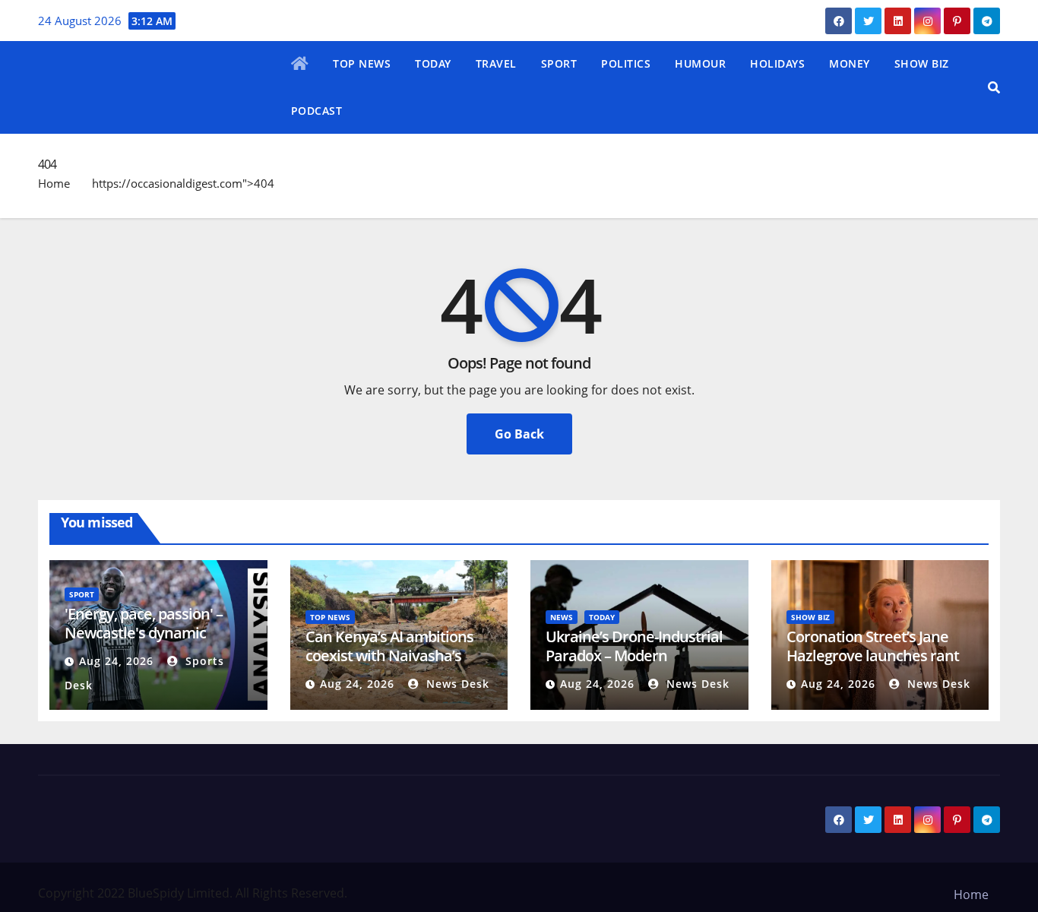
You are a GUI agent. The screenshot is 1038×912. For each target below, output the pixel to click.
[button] (994, 87)
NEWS (561, 617)
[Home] (300, 64)
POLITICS (625, 63)
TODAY (433, 63)
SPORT (559, 63)
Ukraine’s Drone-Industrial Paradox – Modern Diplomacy (634, 655)
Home (54, 183)
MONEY (849, 63)
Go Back (519, 434)
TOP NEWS (362, 63)
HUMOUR (700, 63)
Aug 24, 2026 (116, 661)
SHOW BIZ (921, 63)
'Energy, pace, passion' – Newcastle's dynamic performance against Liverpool (144, 642)
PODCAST (317, 110)
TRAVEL (496, 63)
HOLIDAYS (777, 63)
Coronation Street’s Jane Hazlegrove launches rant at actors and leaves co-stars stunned (872, 665)
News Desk (455, 683)
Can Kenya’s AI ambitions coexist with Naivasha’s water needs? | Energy (389, 655)
